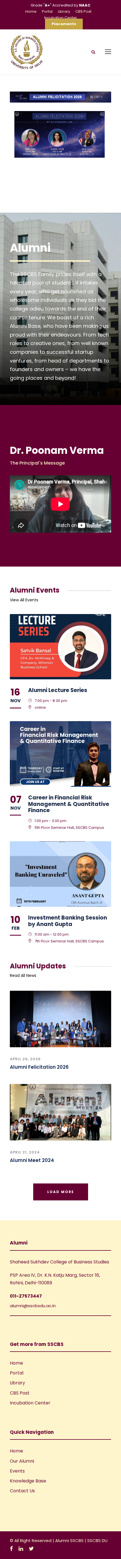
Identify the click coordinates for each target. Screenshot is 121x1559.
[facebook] (11, 1549)
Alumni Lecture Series (57, 690)
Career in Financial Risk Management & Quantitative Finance (68, 804)
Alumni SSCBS (70, 1540)
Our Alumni (22, 1461)
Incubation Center (60, 17)
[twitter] (31, 1549)
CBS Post (83, 11)
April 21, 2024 (25, 1152)
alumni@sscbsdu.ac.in (33, 1306)
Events (17, 1471)
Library (64, 11)
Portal (47, 11)
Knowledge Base (28, 1481)
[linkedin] (21, 1549)
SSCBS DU (97, 1540)
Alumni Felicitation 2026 (39, 1067)
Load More (60, 1191)
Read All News (23, 975)
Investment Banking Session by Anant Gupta (67, 921)
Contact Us (22, 1491)
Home (31, 11)
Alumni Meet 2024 (32, 1160)
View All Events (24, 600)
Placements (63, 24)
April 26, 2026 (25, 1059)
